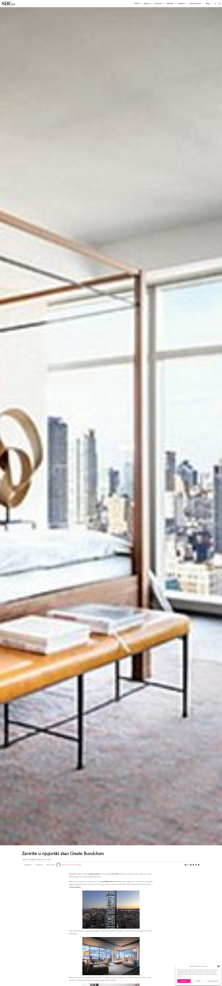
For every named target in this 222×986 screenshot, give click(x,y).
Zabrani (198, 981)
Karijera (181, 4)
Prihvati (184, 981)
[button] (218, 966)
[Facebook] (185, 865)
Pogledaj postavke (212, 981)
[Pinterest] (196, 865)
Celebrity (27, 865)
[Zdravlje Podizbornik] (175, 3)
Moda (137, 4)
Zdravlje (170, 4)
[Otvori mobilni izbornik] (215, 3)
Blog (207, 4)
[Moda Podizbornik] (140, 3)
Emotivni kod (195, 4)
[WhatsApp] (193, 865)
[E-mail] (198, 865)
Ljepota (147, 4)
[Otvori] (219, 3)
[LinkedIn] (190, 865)
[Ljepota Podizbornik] (151, 3)
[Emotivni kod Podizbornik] (202, 3)
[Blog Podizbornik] (211, 3)
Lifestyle (158, 4)
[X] (188, 865)
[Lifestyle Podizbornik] (163, 3)
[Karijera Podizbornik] (186, 3)
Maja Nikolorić (70, 865)
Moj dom (50, 865)
